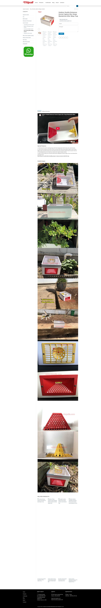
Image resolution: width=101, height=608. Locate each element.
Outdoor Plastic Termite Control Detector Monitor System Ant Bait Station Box (52, 580)
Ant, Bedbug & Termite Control (29, 24)
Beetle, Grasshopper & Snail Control (28, 27)
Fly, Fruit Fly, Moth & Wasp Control (37, 9)
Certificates (48, 2)
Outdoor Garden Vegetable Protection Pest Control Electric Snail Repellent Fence (73, 580)
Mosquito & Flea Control (28, 33)
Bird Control (25, 18)
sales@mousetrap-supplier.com (65, 20)
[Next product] (75, 9)
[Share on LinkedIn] (67, 37)
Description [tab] (39, 111)
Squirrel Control (26, 14)
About (57, 2)
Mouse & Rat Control (27, 37)
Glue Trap (25, 39)
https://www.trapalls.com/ (55, 598)
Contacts (62, 2)
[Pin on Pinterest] (65, 37)
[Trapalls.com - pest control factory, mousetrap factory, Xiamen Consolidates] (28, 2)
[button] (39, 29)
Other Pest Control (26, 41)
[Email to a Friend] (63, 37)
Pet (23, 16)
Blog (53, 2)
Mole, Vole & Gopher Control (28, 35)
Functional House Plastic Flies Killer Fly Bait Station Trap (42, 579)
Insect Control (26, 9)
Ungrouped (25, 43)
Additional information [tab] (46, 111)
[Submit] (77, 6)
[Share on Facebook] (59, 37)
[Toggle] (33, 18)
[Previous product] (77, 9)
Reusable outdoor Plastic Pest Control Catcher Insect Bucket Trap (62, 579)
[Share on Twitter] (61, 37)
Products (41, 2)
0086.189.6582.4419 (63, 19)
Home (36, 2)
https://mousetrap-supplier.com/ (57, 599)
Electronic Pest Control (27, 20)
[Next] (55, 21)
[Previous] (39, 21)
